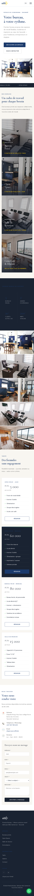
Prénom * (8, 750)
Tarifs (4, 855)
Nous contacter (12, 51)
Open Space (6, 838)
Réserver (17, 518)
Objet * (7, 776)
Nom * (7, 759)
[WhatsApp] (29, 891)
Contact (4, 862)
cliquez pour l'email (7, 876)
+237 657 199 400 (12, 725)
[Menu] (30, 3)
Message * (8, 784)
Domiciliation (6, 845)
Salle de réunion (7, 841)
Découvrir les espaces (14, 45)
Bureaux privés (6, 835)
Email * (7, 769)
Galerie (4, 858)
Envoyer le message (17, 800)
